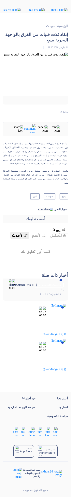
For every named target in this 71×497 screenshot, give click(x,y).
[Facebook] (55, 431)
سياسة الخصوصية (57, 416)
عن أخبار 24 (29, 398)
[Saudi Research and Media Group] (15, 473)
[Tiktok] (23, 431)
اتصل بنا (63, 407)
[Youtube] (31, 431)
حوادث (50, 26)
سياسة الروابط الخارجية (22, 407)
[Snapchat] (15, 431)
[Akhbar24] (51, 473)
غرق (35, 196)
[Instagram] (39, 431)
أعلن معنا (62, 398)
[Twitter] (47, 431)
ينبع (63, 196)
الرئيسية (62, 26)
